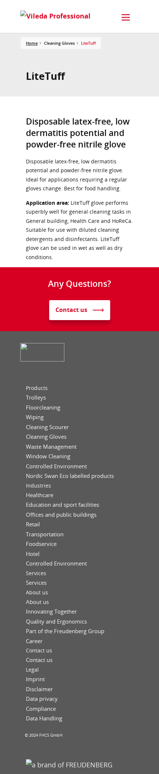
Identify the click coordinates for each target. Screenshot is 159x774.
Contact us (39, 650)
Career (34, 641)
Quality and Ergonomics (56, 621)
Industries (38, 485)
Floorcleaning (43, 407)
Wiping (35, 417)
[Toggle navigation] (125, 17)
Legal (32, 669)
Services (36, 573)
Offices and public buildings (61, 514)
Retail (33, 524)
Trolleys (36, 397)
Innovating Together (51, 611)
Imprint (35, 679)
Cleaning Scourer (47, 427)
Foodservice (41, 543)
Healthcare (39, 495)
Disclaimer (39, 689)
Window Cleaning (48, 456)
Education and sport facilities (62, 504)
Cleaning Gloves (46, 436)
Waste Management (51, 446)
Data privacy (42, 698)
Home (32, 43)
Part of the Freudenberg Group (65, 631)
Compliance (41, 708)
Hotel (33, 553)
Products (37, 388)
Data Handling (44, 718)
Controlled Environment (56, 466)
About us (37, 592)
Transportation (45, 534)
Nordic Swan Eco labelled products (70, 475)
